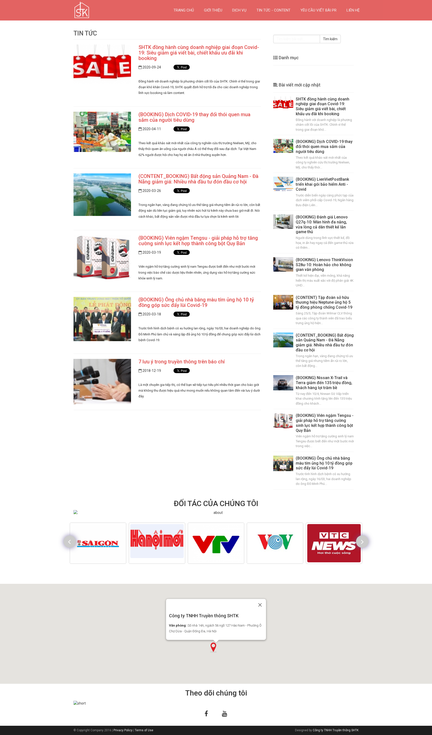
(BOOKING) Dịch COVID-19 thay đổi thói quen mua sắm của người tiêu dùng (194, 117)
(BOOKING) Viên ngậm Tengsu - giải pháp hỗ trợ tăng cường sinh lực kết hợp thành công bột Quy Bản (198, 240)
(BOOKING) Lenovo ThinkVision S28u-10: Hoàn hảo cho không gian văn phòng (324, 264)
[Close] (260, 605)
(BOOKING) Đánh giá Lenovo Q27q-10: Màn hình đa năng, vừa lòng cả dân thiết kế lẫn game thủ (322, 224)
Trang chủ (184, 10)
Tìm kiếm (330, 39)
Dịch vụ (239, 10)
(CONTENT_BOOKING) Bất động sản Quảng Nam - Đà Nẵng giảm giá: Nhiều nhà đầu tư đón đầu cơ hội (198, 179)
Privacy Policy (123, 730)
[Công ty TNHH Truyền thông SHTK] (73, 10)
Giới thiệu (213, 10)
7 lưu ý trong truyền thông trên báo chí (181, 362)
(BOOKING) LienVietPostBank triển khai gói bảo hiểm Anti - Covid (322, 184)
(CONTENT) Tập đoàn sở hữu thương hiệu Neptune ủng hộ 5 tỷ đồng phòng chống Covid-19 (324, 302)
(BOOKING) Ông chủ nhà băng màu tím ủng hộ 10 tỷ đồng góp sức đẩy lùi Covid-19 (196, 302)
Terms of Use (144, 730)
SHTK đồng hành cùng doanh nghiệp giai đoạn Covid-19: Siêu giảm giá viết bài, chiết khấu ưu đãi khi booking (198, 52)
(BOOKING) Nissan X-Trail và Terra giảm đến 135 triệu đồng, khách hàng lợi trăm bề (324, 382)
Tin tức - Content (273, 10)
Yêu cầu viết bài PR (318, 10)
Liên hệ (353, 10)
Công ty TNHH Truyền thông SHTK (335, 730)
